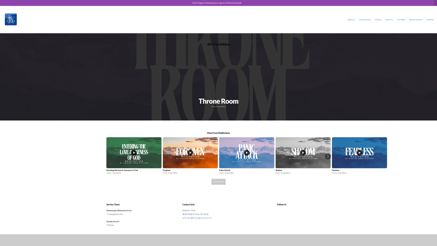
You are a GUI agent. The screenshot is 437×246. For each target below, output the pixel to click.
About (351, 20)
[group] (133, 156)
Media (378, 20)
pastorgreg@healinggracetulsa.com (197, 218)
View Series (218, 182)
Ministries (365, 20)
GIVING (430, 20)
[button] (327, 156)
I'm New (401, 20)
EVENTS (389, 20)
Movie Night (416, 20)
